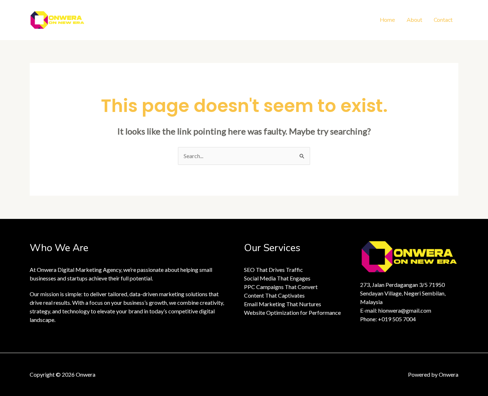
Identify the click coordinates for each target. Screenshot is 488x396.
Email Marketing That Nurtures (282, 303)
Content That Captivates (274, 295)
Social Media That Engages (277, 278)
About (414, 20)
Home (387, 20)
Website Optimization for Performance (292, 312)
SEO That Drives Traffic (273, 269)
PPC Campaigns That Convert (281, 286)
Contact (443, 20)
